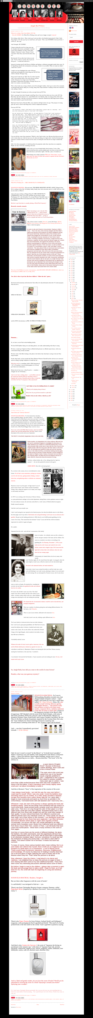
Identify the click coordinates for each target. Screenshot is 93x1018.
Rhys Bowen (71, 165)
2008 (71, 398)
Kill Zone (71, 235)
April (73, 296)
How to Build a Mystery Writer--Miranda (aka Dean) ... (77, 352)
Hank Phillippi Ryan (73, 89)
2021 (71, 268)
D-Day (22, 686)
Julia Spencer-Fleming (73, 220)
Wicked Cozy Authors (73, 240)
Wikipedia (34, 609)
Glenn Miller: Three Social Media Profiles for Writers (76, 366)
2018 (71, 273)
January (73, 387)
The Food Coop (74, 370)
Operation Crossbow (52, 405)
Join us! (70, 56)
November (74, 284)
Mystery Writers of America (74, 227)
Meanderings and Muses (73, 230)
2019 (71, 272)
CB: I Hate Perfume (30, 999)
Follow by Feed (74, 30)
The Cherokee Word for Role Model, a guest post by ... (76, 332)
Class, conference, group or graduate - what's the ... (76, 328)
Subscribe (76, 41)
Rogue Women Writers (73, 228)
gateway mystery (36, 686)
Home (38, 1004)
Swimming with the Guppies (76, 368)
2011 (71, 393)
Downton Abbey (48, 999)
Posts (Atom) (18, 1007)
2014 (71, 281)
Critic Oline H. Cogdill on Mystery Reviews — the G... (77, 316)
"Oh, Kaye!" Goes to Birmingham (75, 381)
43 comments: (33, 172)
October (73, 286)
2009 (71, 396)
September (74, 287)
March (73, 298)
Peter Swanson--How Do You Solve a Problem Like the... (76, 355)
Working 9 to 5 (74, 360)
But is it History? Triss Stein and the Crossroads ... (77, 319)
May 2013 (32, 271)
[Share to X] (21, 175)
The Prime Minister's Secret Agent (44, 406)
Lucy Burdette (71, 204)
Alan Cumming (18, 999)
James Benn (50, 686)
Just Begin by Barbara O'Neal (76, 372)
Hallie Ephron (71, 108)
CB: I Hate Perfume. (45, 702)
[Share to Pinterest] (23, 175)
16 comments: (33, 401)
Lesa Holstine (71, 234)
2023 (71, 265)
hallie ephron (25, 176)
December (73, 282)
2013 (71, 389)
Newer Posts (13, 1004)
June (72, 293)
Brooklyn (23, 999)
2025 (71, 261)
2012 (71, 391)
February (73, 385)
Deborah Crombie (72, 126)
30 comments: (33, 682)
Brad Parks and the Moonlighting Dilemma (76, 358)
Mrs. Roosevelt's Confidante (40, 405)
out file (42, 176)
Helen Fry (45, 221)
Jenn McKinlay (72, 146)
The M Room (32, 406)
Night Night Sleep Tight (34, 176)
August (73, 289)
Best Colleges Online (74, 253)
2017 (71, 275)
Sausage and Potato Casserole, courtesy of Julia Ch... (76, 363)
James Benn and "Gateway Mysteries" (20, 412)
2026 (71, 259)
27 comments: (33, 995)
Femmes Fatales (72, 232)
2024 (71, 263)
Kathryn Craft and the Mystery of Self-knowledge (76, 313)
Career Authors (72, 239)
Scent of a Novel (15, 693)
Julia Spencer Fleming (73, 184)
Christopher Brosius (40, 999)
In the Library (56, 999)
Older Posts (62, 1004)
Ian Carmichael (44, 686)
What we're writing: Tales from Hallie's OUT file (23, 33)
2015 (71, 279)
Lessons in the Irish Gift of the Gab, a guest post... (76, 339)
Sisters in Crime (72, 226)
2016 (71, 277)
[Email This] (18, 175)
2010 (71, 395)
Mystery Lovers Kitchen (73, 231)
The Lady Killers (72, 236)
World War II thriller (28, 687)
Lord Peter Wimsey (18, 687)
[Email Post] (16, 997)
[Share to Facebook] (22, 175)
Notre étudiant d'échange (75, 337)
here (53, 612)
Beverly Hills (18, 176)
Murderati (71, 238)
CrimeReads (71, 242)
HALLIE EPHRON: (17, 35)
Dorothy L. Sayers (27, 686)
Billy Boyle (17, 686)
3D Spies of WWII (18, 405)
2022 (71, 266)
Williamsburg (18, 1000)
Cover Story (73, 383)
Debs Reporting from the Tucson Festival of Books (77, 346)
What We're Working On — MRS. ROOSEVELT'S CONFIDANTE (28, 182)
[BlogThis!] (19, 175)
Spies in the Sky (26, 406)
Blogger (78, 404)
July (72, 291)
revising (55, 176)
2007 (71, 400)
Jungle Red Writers (38, 26)
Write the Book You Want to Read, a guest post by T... (76, 335)
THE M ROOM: (44, 222)
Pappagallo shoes (48, 176)
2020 (71, 270)
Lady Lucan (56, 686)
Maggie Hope (30, 405)
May (72, 295)
